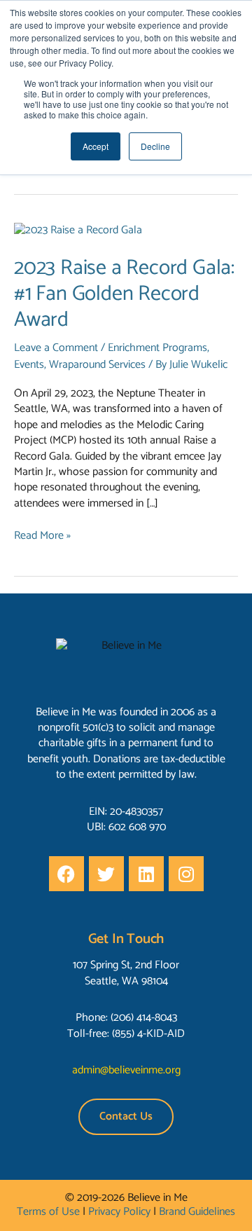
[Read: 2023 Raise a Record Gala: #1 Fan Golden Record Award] (78, 230)
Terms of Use (48, 1211)
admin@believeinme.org (126, 1070)
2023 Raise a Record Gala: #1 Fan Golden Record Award (124, 294)
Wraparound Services (97, 364)
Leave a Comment (56, 347)
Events (29, 364)
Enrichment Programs (157, 347)
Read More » (42, 536)
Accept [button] (95, 146)
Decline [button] (155, 146)
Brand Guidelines (197, 1211)
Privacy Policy (119, 1211)
